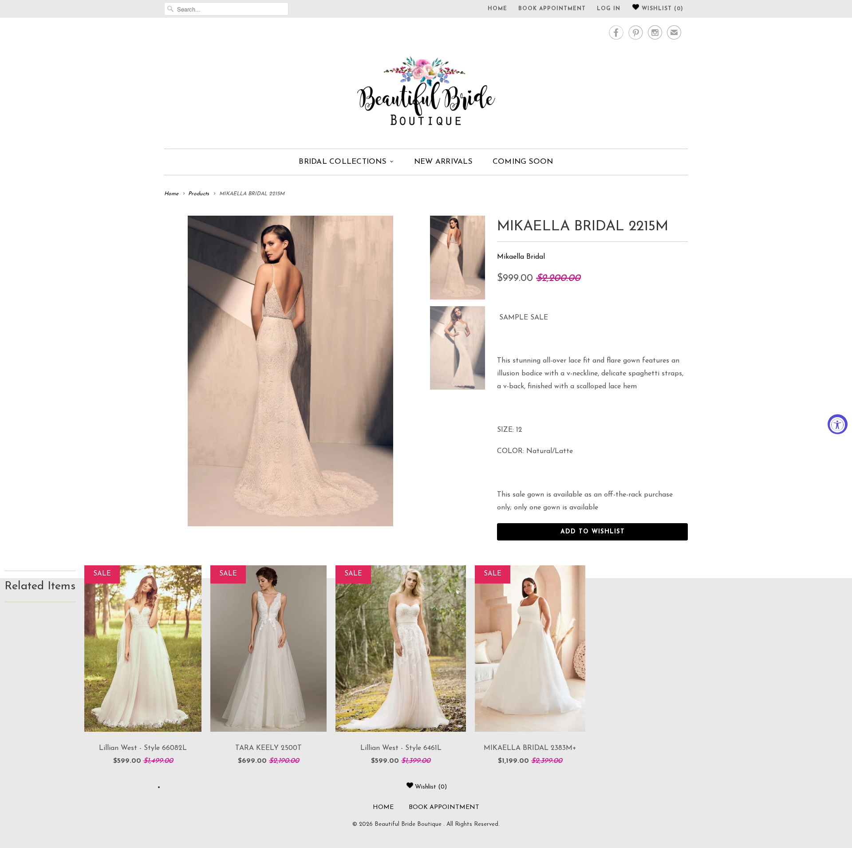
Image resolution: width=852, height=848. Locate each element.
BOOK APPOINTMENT (552, 9)
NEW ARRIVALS (443, 162)
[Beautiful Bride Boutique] (426, 82)
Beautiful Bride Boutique (409, 824)
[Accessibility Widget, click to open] (838, 424)
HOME (497, 9)
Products (198, 194)
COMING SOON (523, 162)
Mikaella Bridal (521, 256)
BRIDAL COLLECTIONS (343, 162)
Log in (608, 9)
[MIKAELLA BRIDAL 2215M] (290, 371)
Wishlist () (661, 9)
